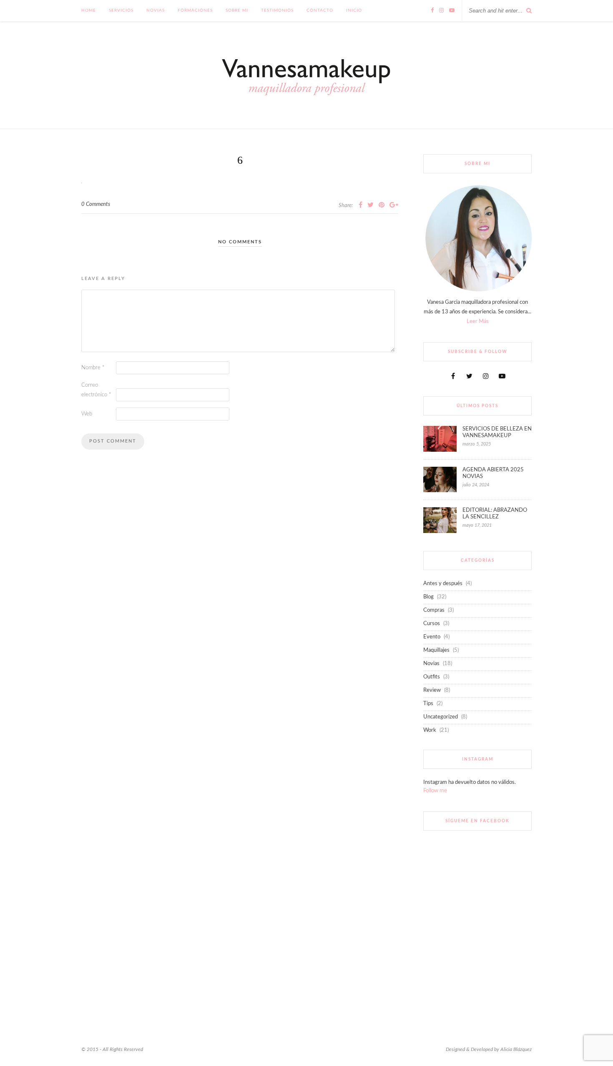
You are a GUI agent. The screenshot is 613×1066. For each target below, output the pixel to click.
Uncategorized (440, 717)
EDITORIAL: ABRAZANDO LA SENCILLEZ (494, 514)
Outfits (431, 677)
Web (86, 414)
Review (432, 690)
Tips (428, 703)
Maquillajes (436, 650)
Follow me (435, 790)
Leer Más (478, 321)
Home (88, 10)
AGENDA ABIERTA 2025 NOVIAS (493, 473)
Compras (434, 610)
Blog (428, 597)
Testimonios (277, 10)
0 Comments (95, 204)
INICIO (354, 10)
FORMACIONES (195, 10)
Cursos (431, 623)
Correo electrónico (96, 390)
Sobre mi (237, 10)
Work (429, 730)
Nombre (93, 367)
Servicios (121, 10)
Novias (155, 10)
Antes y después (442, 583)
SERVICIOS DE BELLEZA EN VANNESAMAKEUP (497, 432)
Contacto (319, 10)
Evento (431, 637)
